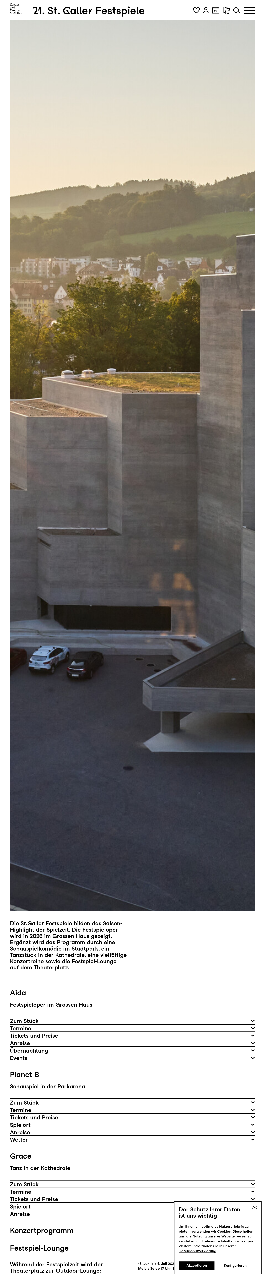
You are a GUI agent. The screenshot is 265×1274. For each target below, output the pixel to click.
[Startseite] (16, 8)
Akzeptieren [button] (196, 1265)
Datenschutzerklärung (197, 1251)
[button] (196, 10)
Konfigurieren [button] (235, 1265)
